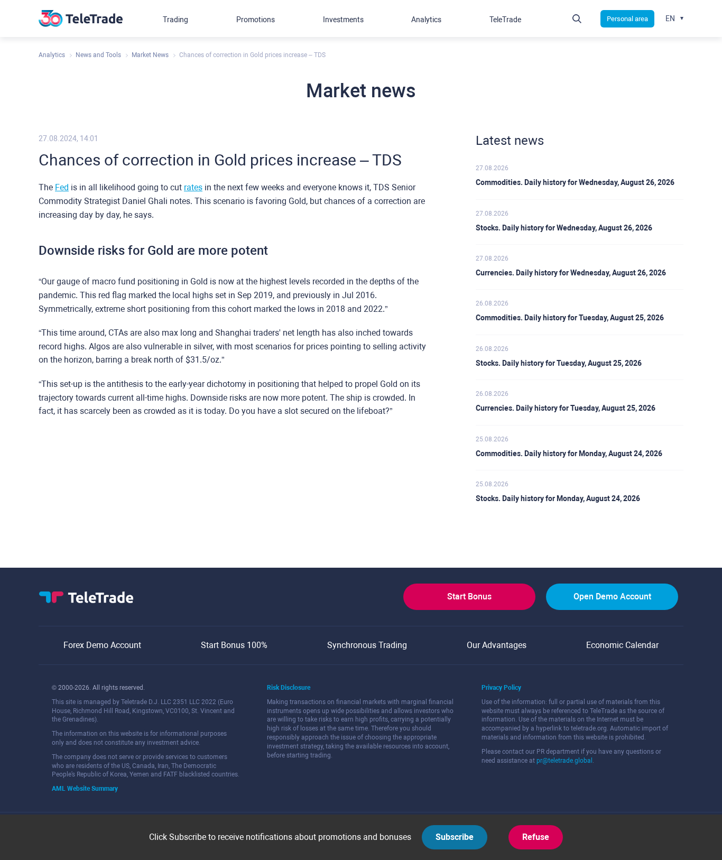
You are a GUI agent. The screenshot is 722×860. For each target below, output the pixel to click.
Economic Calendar (622, 645)
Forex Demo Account (102, 645)
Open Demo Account (612, 596)
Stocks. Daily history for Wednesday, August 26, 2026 (564, 228)
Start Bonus (469, 596)
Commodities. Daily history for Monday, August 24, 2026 (569, 453)
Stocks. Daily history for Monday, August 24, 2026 (558, 498)
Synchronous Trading (367, 645)
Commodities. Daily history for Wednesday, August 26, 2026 (575, 182)
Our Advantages (496, 645)
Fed (62, 187)
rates (193, 187)
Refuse (535, 837)
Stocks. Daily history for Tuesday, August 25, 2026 (559, 363)
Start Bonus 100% (234, 645)
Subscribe (455, 837)
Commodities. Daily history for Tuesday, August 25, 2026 (570, 317)
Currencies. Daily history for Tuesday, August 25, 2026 (565, 408)
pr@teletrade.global (564, 760)
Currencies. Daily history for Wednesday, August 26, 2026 (571, 273)
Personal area (627, 19)
